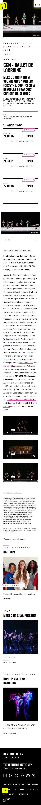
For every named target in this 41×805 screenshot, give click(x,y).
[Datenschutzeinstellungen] (4, 800)
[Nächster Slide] (35, 240)
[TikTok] (22, 775)
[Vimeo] (33, 775)
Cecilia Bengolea (26, 363)
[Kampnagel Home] (3, 5)
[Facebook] (5, 775)
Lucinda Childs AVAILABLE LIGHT (21, 400)
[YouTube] (28, 775)
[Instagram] (11, 775)
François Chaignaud (11, 366)
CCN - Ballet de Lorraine (13, 493)
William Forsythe (10, 339)
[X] (16, 775)
